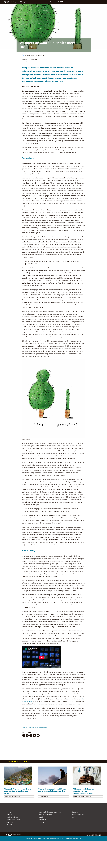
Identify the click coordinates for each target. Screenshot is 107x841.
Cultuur (52, 2)
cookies (40, 838)
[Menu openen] (102, 3)
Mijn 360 (9, 825)
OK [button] (80, 838)
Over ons (9, 812)
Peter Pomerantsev (42, 727)
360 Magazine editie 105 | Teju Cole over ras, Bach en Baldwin (28, 2)
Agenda (41, 822)
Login (73, 817)
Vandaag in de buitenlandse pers (50, 812)
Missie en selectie (12, 817)
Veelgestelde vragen (13, 819)
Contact (9, 814)
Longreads (42, 819)
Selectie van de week (46, 814)
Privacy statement (78, 814)
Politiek (60, 2)
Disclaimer (75, 812)
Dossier (41, 817)
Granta (24, 59)
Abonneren (10, 822)
